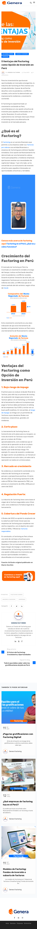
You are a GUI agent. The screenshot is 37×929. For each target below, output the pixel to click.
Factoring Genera (8, 54)
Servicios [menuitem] (13, 923)
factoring (6, 142)
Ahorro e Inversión (22, 54)
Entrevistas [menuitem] (27, 923)
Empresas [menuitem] (20, 923)
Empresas (5, 56)
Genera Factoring (14, 72)
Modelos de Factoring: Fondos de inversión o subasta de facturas (14, 872)
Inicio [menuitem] (7, 923)
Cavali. (6, 288)
